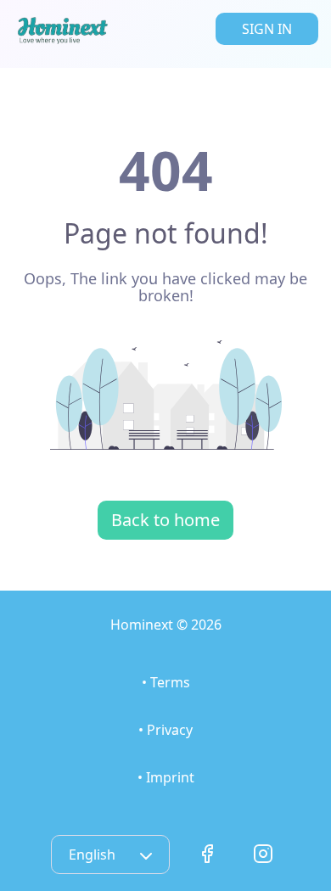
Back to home (165, 519)
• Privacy (165, 729)
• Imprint (165, 777)
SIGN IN (267, 29)
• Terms (166, 682)
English (94, 854)
